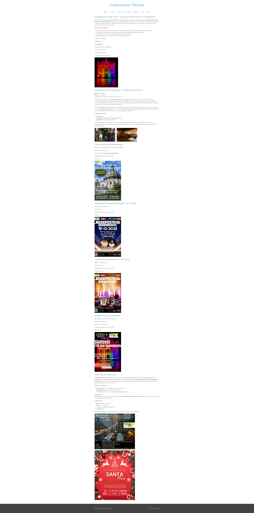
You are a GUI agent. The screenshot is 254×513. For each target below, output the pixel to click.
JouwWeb (157, 508)
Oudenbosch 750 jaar (127, 5)
